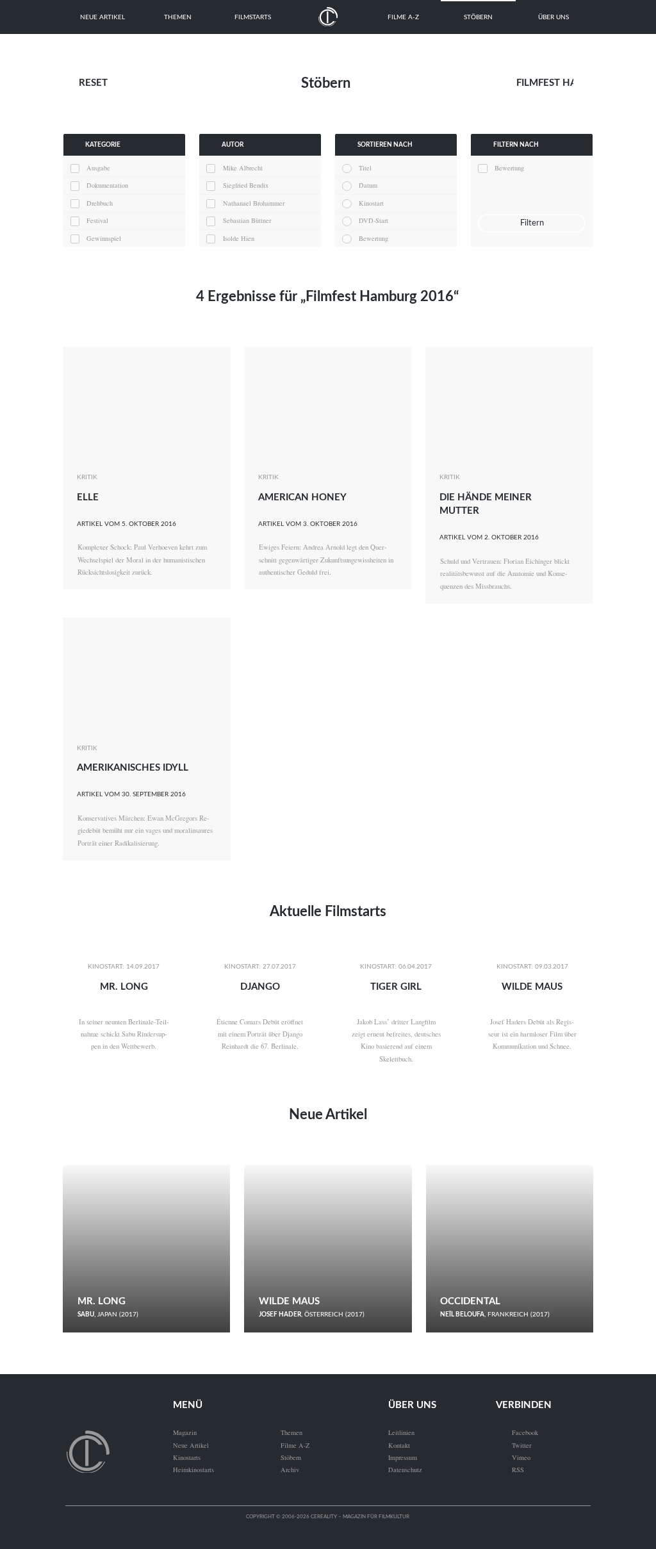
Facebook (517, 1432)
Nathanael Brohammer (253, 203)
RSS (510, 1469)
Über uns (553, 17)
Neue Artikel (102, 17)
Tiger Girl (396, 987)
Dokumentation (107, 185)
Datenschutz (405, 1469)
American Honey (302, 497)
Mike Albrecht (243, 167)
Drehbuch (99, 203)
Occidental (470, 1301)
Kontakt (399, 1445)
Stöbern (478, 17)
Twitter (513, 1445)
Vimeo (513, 1457)
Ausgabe (98, 167)
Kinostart (371, 203)
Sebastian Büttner (247, 220)
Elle (88, 497)
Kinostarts (187, 1457)
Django (260, 987)
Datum (368, 185)
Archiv (290, 1469)
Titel (365, 167)
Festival (97, 220)
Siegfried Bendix (245, 185)
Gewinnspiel (103, 238)
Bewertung (373, 238)
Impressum (402, 1457)
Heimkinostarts (193, 1469)
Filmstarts (252, 17)
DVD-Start (373, 220)
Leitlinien (401, 1432)
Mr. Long (124, 987)
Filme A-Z (403, 17)
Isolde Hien (238, 238)
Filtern (532, 222)
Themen (178, 17)
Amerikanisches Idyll (132, 768)
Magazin (185, 1432)
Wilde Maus (532, 987)
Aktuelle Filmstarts (328, 912)
